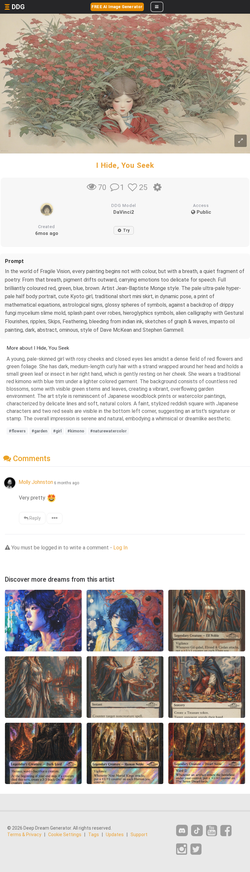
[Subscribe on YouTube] (211, 830)
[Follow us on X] (195, 849)
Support (139, 834)
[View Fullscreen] (240, 141)
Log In (120, 548)
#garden (39, 431)
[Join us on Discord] (182, 830)
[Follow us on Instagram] (181, 849)
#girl (57, 431)
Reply (34, 518)
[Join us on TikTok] (197, 830)
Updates (115, 834)
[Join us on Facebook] (225, 830)
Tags (93, 834)
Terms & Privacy (24, 834)
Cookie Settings (64, 834)
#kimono (75, 431)
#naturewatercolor (108, 431)
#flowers (17, 431)
